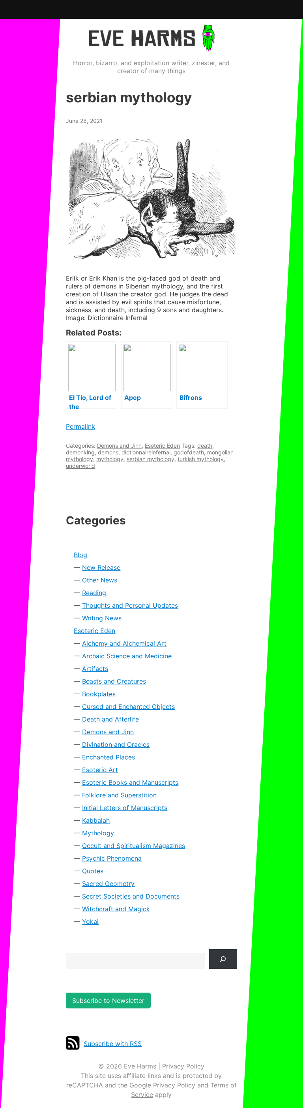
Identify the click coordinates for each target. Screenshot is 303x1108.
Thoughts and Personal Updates (130, 605)
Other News (99, 580)
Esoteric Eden (162, 445)
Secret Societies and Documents (131, 896)
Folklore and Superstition (119, 795)
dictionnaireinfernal (146, 452)
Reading (94, 593)
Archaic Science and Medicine (127, 656)
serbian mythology (150, 459)
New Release (101, 567)
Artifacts (95, 669)
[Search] (223, 959)
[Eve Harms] (151, 46)
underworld (80, 465)
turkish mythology (201, 459)
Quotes (92, 871)
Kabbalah (96, 820)
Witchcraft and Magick (116, 909)
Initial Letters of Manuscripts (124, 808)
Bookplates (99, 694)
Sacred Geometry (108, 884)
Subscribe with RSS (113, 1044)
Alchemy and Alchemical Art (124, 643)
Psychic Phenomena (112, 858)
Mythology (98, 833)
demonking (80, 452)
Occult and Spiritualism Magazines (133, 846)
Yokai (90, 921)
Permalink (80, 426)
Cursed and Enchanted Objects (128, 706)
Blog (80, 555)
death (204, 445)
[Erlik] (151, 199)
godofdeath (189, 452)
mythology (109, 459)
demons (108, 452)
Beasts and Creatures (114, 681)
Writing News (102, 618)
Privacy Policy (183, 1066)
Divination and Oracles (116, 744)
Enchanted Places (108, 757)
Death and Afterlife (110, 719)
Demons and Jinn (119, 445)
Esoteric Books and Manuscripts (130, 782)
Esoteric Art (100, 770)
